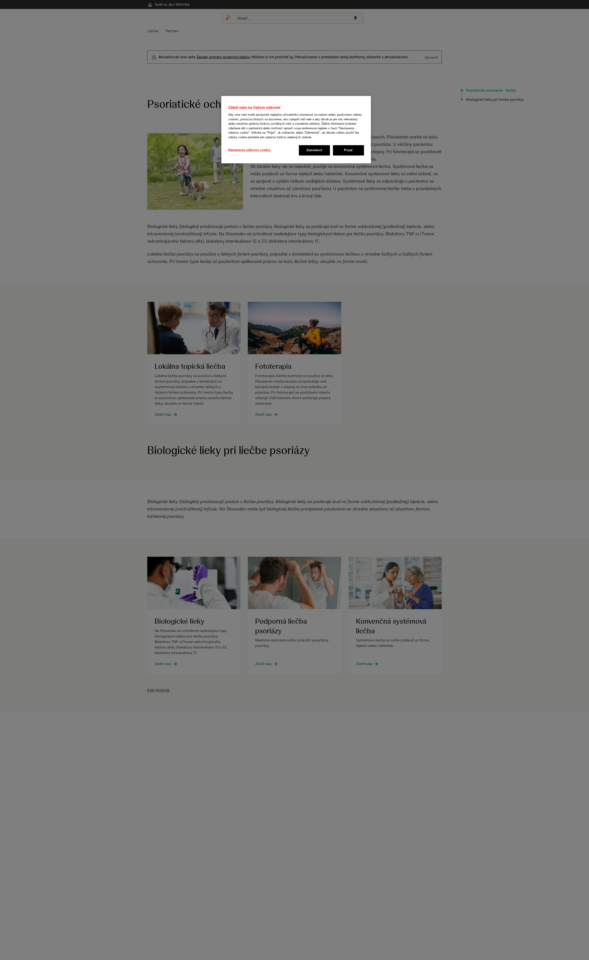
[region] (296, 129)
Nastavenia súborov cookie (249, 150)
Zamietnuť (314, 150)
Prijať (348, 150)
